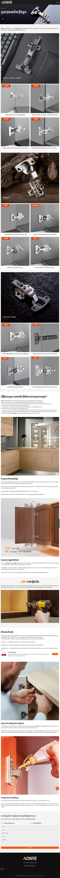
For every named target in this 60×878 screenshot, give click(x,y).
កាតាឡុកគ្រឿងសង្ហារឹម (12, 652)
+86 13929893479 (37, 823)
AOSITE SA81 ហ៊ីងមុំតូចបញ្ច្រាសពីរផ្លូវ (15, 387)
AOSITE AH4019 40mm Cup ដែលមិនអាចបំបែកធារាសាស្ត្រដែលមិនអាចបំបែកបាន (15, 148)
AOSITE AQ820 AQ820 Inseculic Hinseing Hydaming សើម (15, 354)
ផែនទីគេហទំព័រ (42, 875)
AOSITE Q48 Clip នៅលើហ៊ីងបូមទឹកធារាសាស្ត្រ (45, 267)
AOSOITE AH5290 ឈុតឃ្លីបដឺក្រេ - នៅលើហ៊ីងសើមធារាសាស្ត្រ (45, 114)
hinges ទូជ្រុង (4, 567)
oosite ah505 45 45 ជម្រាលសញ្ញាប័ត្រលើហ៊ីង (15, 114)
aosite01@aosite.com (9, 823)
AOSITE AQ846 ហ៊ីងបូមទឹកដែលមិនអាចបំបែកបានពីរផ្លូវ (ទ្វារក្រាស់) (45, 387)
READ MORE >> (5, 80)
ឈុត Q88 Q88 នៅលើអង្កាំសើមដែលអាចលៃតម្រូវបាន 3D (15, 234)
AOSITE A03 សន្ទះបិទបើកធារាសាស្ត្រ (15, 267)
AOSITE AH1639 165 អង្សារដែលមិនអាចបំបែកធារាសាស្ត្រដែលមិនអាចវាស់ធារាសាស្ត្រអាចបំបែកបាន (44, 148)
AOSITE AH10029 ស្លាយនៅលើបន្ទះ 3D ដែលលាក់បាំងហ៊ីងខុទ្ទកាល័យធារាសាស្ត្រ (45, 354)
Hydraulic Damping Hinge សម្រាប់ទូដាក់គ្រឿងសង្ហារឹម (44, 234)
